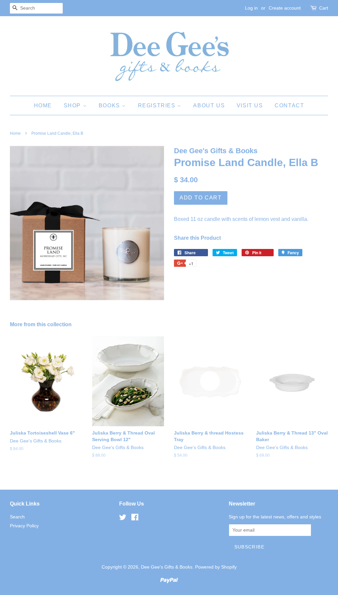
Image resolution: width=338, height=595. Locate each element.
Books (110, 105)
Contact (289, 105)
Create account (285, 8)
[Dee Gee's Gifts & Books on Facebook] (135, 518)
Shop (73, 105)
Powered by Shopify (216, 567)
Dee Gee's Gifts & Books (166, 567)
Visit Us (250, 105)
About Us (209, 105)
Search (17, 516)
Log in (251, 8)
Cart (323, 8)
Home (43, 105)
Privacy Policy (24, 525)
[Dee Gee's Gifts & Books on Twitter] (122, 518)
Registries (158, 105)
